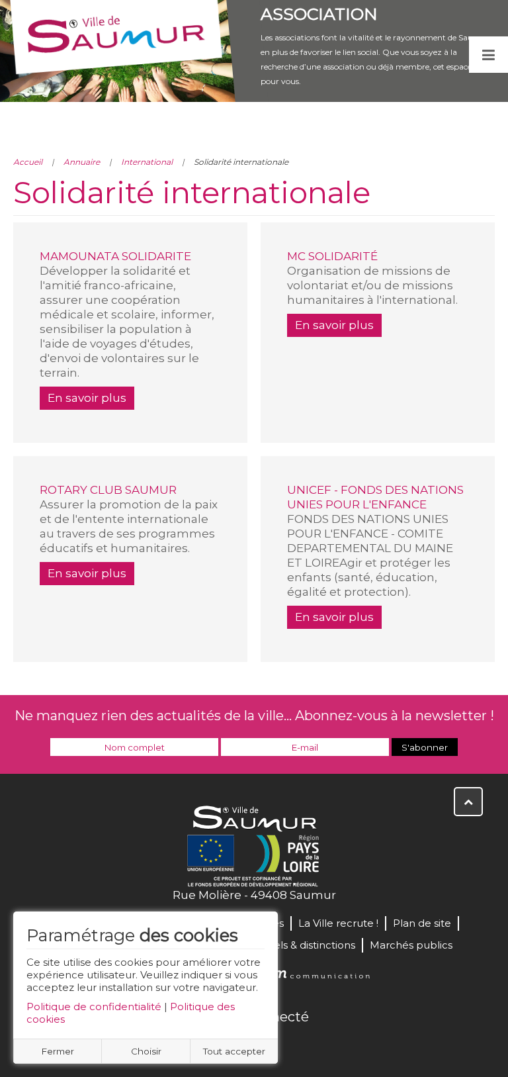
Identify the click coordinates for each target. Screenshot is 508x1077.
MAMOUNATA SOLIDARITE (115, 256)
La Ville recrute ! (338, 923)
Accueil (27, 162)
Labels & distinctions (305, 945)
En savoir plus (87, 397)
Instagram (298, 1045)
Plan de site (422, 923)
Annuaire (82, 162)
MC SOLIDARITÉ (332, 256)
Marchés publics (411, 945)
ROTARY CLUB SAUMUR (108, 489)
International (147, 162)
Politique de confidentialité (93, 1006)
